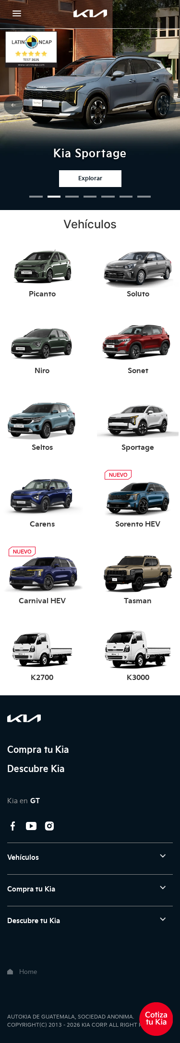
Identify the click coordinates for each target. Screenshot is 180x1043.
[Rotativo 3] (72, 196)
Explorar (90, 178)
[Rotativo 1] (36, 196)
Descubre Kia (36, 769)
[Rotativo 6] (126, 196)
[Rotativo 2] (54, 196)
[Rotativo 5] (108, 196)
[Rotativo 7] (144, 196)
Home (28, 971)
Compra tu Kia (38, 750)
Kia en (23, 801)
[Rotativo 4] (90, 196)
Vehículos (23, 858)
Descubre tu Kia (33, 921)
